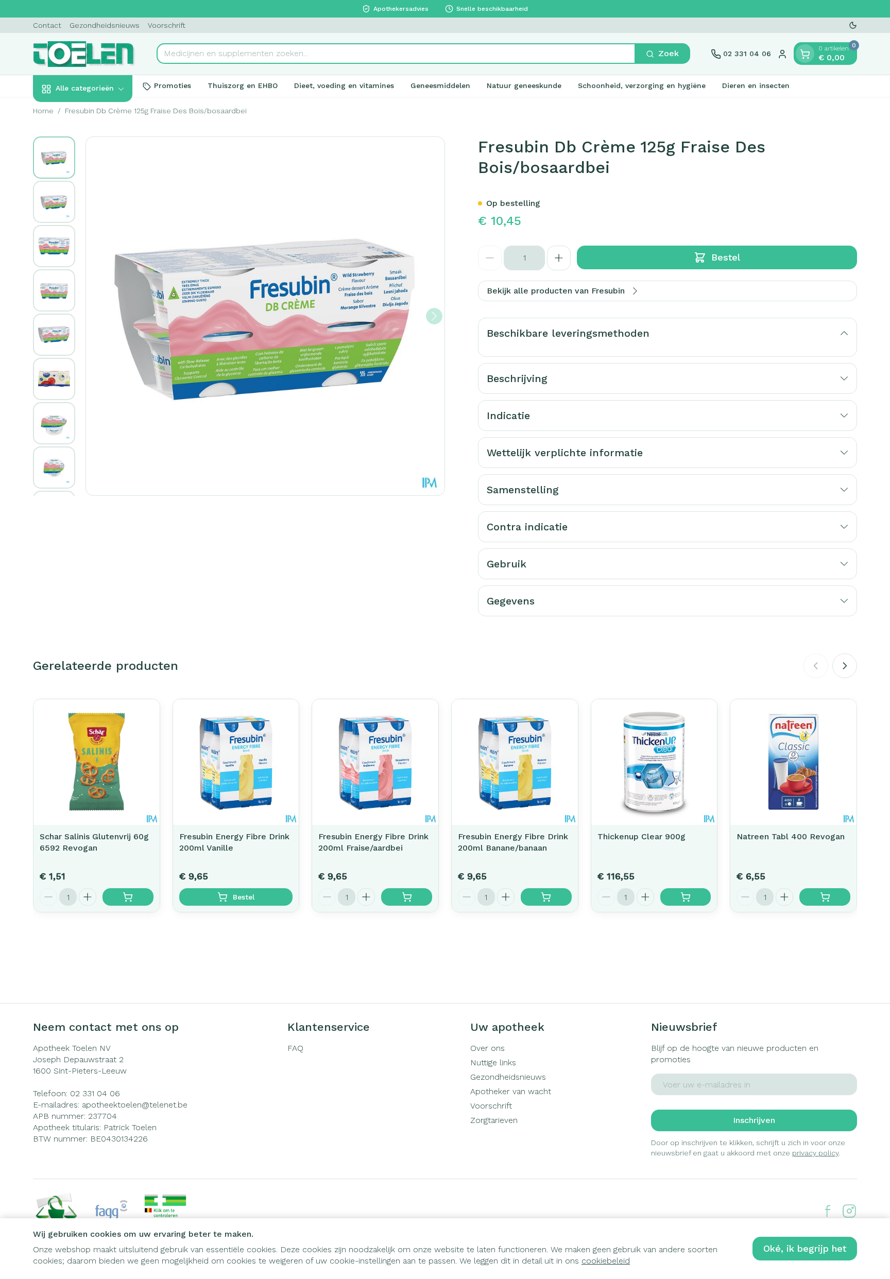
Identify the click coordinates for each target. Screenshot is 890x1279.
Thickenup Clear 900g (641, 836)
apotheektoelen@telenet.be (134, 1105)
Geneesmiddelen (440, 86)
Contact (47, 25)
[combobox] (396, 54)
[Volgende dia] (844, 665)
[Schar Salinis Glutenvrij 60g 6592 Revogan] (96, 762)
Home (43, 111)
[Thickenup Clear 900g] (654, 762)
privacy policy (815, 1153)
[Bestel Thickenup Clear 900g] (685, 897)
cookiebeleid (605, 1261)
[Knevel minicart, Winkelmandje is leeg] (805, 54)
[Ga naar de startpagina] (84, 54)
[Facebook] (827, 1211)
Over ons (487, 1048)
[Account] (782, 54)
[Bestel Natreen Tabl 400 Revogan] (824, 897)
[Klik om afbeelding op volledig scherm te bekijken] (265, 316)
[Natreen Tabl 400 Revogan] (793, 762)
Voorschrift (166, 25)
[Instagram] (849, 1211)
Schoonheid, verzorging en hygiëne (642, 86)
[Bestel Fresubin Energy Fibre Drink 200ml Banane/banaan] (546, 897)
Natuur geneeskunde (524, 86)
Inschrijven (754, 1120)
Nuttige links (493, 1062)
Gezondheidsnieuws (105, 25)
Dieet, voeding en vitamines (344, 86)
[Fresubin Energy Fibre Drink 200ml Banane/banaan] (515, 762)
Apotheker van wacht (510, 1091)
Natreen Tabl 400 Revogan (791, 836)
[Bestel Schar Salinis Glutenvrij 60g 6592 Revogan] (127, 897)
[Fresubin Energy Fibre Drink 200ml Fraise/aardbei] (375, 762)
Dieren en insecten (756, 86)
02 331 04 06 (95, 1093)
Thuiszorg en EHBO (243, 86)
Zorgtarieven (494, 1120)
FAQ (295, 1048)
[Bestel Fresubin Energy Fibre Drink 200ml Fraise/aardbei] (406, 897)
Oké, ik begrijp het (804, 1248)
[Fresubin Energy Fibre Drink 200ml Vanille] (236, 762)
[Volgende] (434, 316)
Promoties (172, 86)
